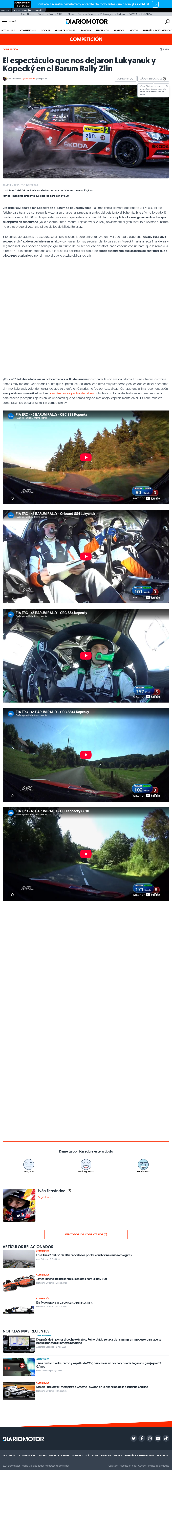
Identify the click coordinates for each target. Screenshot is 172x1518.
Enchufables (44, 1336)
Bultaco (121, 14)
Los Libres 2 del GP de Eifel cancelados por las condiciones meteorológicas (48, 190)
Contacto (113, 1465)
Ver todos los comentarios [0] (86, 1234)
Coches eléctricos (87, 14)
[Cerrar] (166, 86)
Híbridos (119, 30)
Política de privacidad (158, 1465)
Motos (134, 30)
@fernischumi (29, 78)
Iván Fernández (14, 78)
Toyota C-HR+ (56, 14)
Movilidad (163, 1455)
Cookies (142, 1465)
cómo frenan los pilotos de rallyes (71, 393)
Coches (45, 30)
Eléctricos (102, 30)
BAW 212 (133, 14)
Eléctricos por (20, 10)
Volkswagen (106, 14)
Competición (28, 30)
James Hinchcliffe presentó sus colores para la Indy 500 (36, 196)
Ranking (86, 30)
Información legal (128, 1465)
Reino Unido (27, 14)
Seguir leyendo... (47, 1197)
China (71, 14)
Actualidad (8, 30)
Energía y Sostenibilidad (139, 1455)
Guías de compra (65, 30)
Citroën (41, 14)
